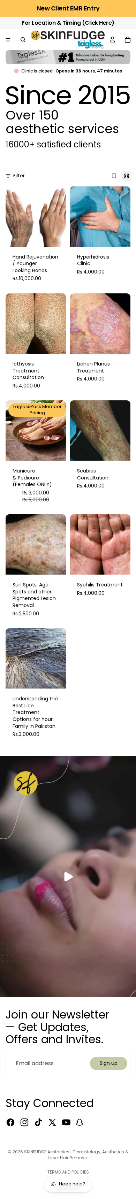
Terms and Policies (68, 1172)
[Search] (23, 39)
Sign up (109, 1063)
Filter (19, 175)
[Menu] (8, 40)
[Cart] (127, 39)
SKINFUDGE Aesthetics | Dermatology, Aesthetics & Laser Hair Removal (76, 1155)
